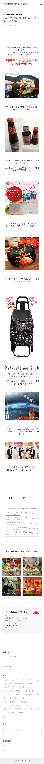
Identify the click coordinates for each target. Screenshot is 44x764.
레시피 (38, 709)
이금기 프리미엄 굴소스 (31, 694)
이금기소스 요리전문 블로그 (15, 3)
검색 (39, 730)
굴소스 (15, 687)
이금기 (5, 680)
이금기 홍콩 (7, 683)
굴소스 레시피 (19, 698)
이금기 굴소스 (8, 705)
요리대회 (30, 683)
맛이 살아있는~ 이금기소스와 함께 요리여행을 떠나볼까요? (16, 619)
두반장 (17, 694)
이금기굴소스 (26, 702)
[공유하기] (14, 498)
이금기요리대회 (8, 691)
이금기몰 (6, 687)
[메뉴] (41, 4)
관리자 (30, 761)
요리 (29, 687)
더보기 (4, 717)
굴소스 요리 (28, 709)
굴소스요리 (7, 698)
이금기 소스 (7, 694)
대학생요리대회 (27, 691)
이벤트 (37, 680)
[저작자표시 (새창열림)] (31, 498)
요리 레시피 (7, 709)
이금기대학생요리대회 (10, 702)
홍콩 (22, 687)
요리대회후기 (26, 680)
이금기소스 (15, 680)
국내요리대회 (19, 683)
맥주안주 (18, 709)
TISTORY (23, 761)
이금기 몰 (31, 705)
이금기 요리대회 (8, 713)
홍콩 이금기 (20, 705)
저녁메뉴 (21, 713)
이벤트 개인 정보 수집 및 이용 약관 (14, 656)
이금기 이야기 (10, 508)
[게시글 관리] (17, 498)
